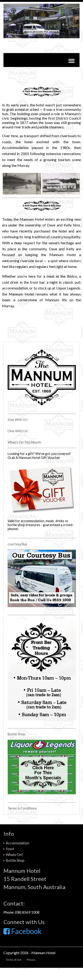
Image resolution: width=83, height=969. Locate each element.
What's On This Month (24, 442)
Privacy (31, 959)
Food (10, 848)
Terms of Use (13, 959)
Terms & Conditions (22, 808)
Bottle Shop (16, 734)
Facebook (26, 931)
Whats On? (14, 854)
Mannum (38, 952)
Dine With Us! (18, 431)
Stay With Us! (18, 420)
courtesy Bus (17, 544)
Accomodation (17, 843)
